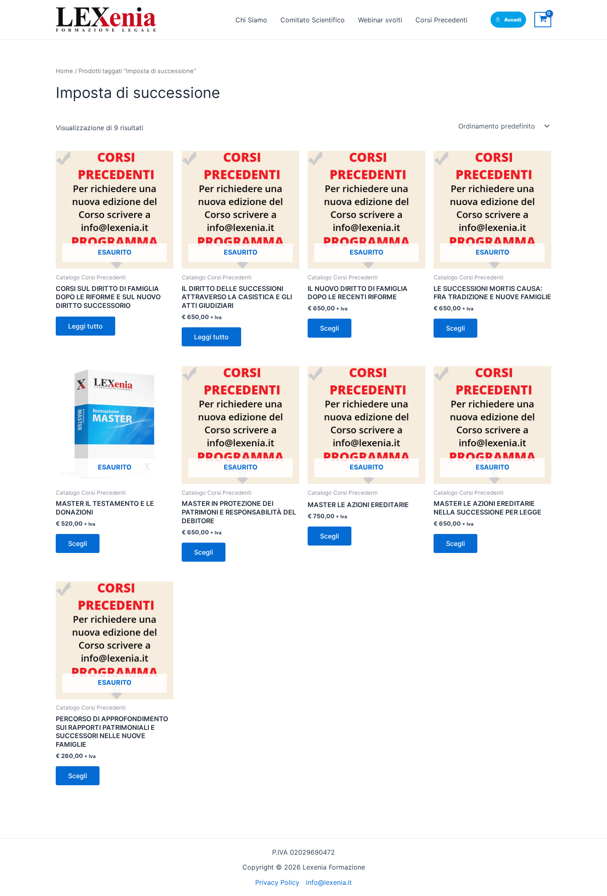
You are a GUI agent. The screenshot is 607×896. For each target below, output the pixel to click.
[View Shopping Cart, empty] (542, 20)
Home (64, 71)
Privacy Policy (277, 882)
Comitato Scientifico (312, 20)
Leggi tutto (85, 326)
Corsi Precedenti (441, 20)
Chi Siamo (251, 20)
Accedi (512, 20)
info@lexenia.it (329, 882)
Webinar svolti (380, 20)
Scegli (329, 328)
